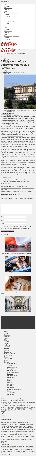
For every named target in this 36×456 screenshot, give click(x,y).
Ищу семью (10, 387)
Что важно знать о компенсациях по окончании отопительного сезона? (17, 292)
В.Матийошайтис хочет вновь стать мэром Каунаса (16, 191)
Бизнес (6, 338)
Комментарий (5, 203)
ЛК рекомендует (12, 367)
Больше (6, 362)
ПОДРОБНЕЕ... (21, 409)
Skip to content (5, 1)
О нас (5, 4)
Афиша (6, 9)
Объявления (8, 8)
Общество (7, 340)
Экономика (7, 336)
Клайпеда (7, 345)
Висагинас (7, 73)
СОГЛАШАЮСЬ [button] (11, 409)
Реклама (6, 14)
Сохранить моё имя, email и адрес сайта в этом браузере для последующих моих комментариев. (16, 227)
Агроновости (11, 384)
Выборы (10, 382)
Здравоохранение (13, 372)
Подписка (7, 16)
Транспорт (7, 352)
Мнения (6, 341)
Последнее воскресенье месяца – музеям (12, 312)
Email (2, 220)
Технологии (11, 392)
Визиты (9, 380)
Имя (2, 217)
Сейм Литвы (8, 358)
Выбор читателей (9, 353)
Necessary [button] (4, 441)
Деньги (9, 379)
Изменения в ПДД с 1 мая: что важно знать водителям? (15, 272)
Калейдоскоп (8, 355)
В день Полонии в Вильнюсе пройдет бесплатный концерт (16, 253)
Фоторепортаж (11, 363)
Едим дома (10, 111)
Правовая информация (11, 13)
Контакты (7, 6)
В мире (6, 333)
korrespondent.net (6, 177)
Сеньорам (10, 369)
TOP (1, 56)
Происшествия (12, 375)
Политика (7, 335)
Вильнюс (7, 70)
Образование (11, 370)
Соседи (6, 350)
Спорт (9, 391)
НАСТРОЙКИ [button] (31, 409)
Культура (7, 360)
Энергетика (10, 394)
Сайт (2, 223)
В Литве (6, 59)
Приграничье (11, 377)
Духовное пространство (14, 115)
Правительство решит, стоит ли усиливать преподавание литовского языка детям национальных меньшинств (17, 187)
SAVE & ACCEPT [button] (6, 454)
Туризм (9, 365)
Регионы (6, 348)
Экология (10, 374)
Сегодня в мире (6, 56)
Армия (6, 357)
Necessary (6, 443)
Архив (6, 11)
